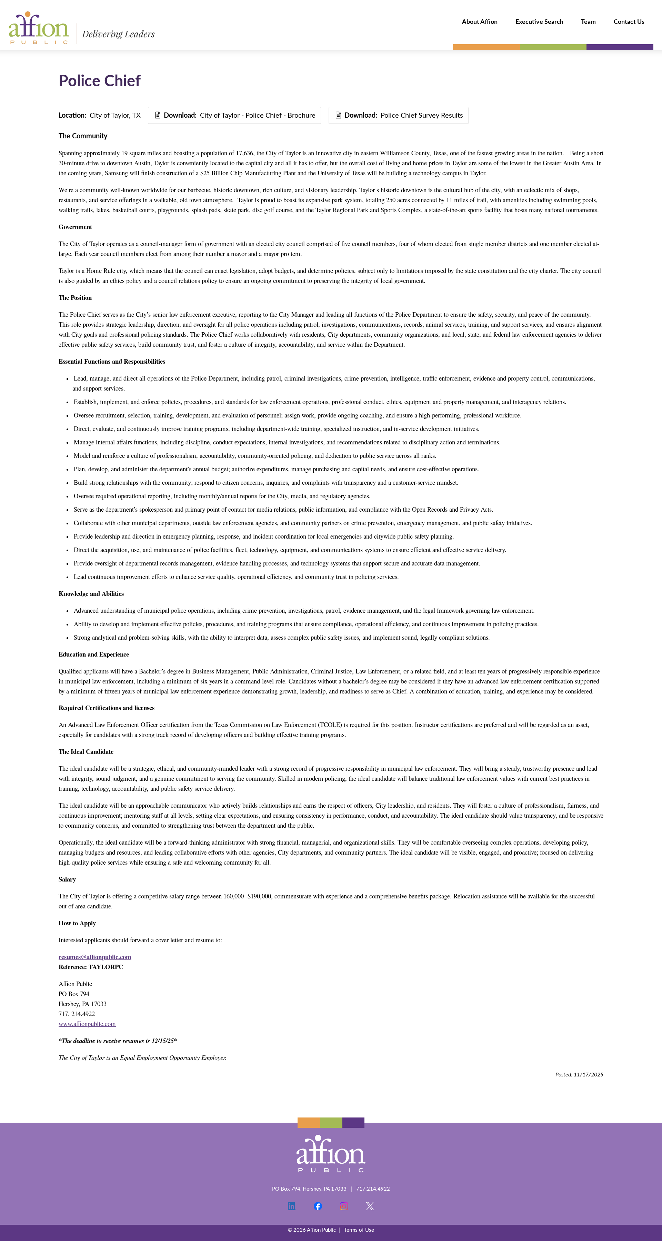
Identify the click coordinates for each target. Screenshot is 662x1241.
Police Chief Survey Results (403, 115)
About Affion (480, 22)
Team (588, 22)
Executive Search (539, 22)
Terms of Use (359, 1230)
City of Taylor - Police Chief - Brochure (239, 115)
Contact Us (629, 22)
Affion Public (82, 28)
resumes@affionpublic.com (95, 956)
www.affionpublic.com (87, 1023)
